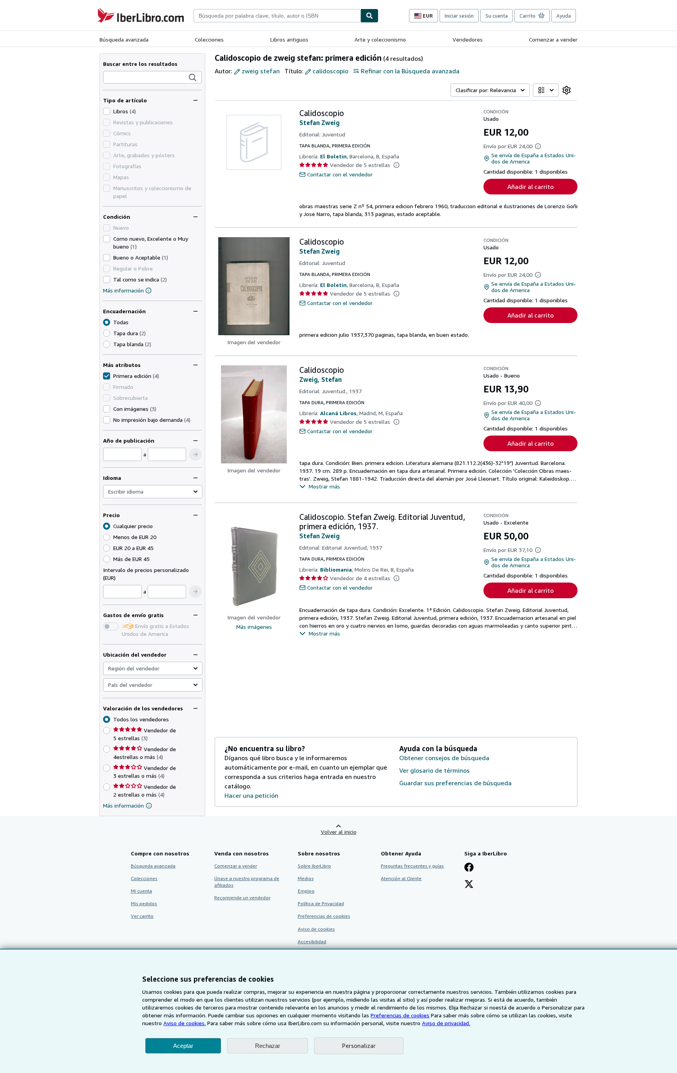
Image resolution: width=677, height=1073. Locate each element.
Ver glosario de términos (434, 770)
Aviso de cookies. (184, 1023)
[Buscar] (369, 15)
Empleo (306, 891)
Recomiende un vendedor (242, 898)
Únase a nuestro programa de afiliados (246, 881)
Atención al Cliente (401, 878)
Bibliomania (336, 569)
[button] (192, 77)
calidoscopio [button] (330, 71)
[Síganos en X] (469, 884)
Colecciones (209, 39)
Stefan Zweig (319, 123)
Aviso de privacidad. (446, 1023)
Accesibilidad (312, 941)
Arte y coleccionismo (380, 39)
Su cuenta (496, 16)
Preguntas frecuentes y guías (412, 866)
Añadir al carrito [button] (530, 187)
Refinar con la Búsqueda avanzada (410, 71)
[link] (566, 90)
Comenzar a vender (553, 39)
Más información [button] (123, 805)
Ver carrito (142, 916)
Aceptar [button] (183, 1045)
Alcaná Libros (338, 413)
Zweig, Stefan (320, 379)
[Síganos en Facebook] (469, 868)
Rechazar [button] (267, 1045)
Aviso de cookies (316, 929)
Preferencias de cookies (400, 1015)
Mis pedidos (144, 903)
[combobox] (277, 15)
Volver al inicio (339, 831)
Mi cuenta (141, 891)
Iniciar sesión (459, 16)
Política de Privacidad (321, 903)
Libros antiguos (289, 39)
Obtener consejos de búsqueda (444, 758)
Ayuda (563, 16)
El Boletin (333, 156)
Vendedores (468, 39)
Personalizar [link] (359, 1045)
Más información (123, 290)
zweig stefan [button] (261, 71)
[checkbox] (106, 111)
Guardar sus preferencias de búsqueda (455, 783)
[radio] (106, 333)
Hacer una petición (251, 795)
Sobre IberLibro (314, 866)
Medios (306, 878)
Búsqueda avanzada (124, 39)
